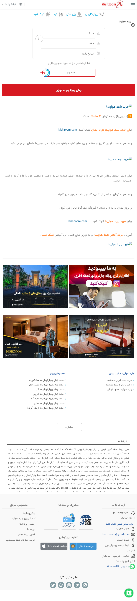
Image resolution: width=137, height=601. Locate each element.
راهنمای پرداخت (27, 524)
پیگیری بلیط (29, 513)
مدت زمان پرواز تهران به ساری (49, 403)
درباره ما (31, 529)
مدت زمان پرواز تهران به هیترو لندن (46, 385)
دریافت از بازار (86, 546)
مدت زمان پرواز (57, 373)
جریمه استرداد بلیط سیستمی (20, 540)
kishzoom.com (68, 130)
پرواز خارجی (91, 14)
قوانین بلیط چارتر (26, 535)
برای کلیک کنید (119, 524)
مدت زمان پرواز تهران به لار (50, 389)
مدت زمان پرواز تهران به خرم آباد (47, 399)
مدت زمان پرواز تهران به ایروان (48, 394)
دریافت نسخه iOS (57, 546)
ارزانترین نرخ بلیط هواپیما (119, 385)
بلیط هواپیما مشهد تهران (121, 373)
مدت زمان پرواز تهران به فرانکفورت (46, 380)
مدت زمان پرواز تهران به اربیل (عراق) (45, 408)
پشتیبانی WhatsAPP (118, 567)
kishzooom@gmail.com (116, 535)
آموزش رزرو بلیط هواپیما (23, 518)
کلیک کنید (39, 14)
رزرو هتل (71, 14)
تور (55, 14)
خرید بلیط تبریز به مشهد (119, 380)
